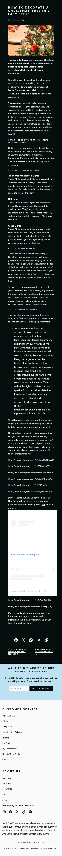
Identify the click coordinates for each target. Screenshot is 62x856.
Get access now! (41, 688)
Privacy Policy (23, 843)
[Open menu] (52, 4)
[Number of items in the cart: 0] (57, 4)
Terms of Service (37, 843)
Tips (24, 20)
